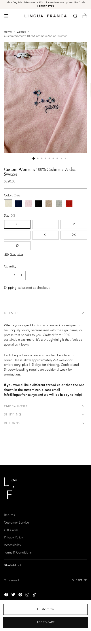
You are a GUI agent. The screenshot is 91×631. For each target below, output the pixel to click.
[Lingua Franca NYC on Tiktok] (35, 595)
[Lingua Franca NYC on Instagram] (27, 595)
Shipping (10, 287)
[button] (75, 15)
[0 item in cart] (84, 15)
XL (45, 234)
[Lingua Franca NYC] (45, 16)
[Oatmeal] (49, 204)
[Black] (38, 204)
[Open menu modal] (6, 15)
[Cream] (8, 204)
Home (8, 32)
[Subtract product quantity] (8, 275)
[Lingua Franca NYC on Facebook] (6, 595)
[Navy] (18, 204)
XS (17, 224)
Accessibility (12, 545)
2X (74, 234)
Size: (9, 215)
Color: (13, 195)
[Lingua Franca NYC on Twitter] (13, 595)
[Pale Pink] (28, 204)
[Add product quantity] (21, 275)
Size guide (16, 254)
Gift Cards (11, 530)
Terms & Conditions (18, 552)
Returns (9, 515)
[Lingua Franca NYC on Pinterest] (20, 595)
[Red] (69, 204)
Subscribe (79, 580)
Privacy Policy (13, 537)
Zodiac (21, 32)
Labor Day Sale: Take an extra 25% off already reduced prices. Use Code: (46, 4)
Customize (45, 609)
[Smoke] (59, 204)
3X (17, 245)
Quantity (10, 266)
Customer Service (16, 522)
